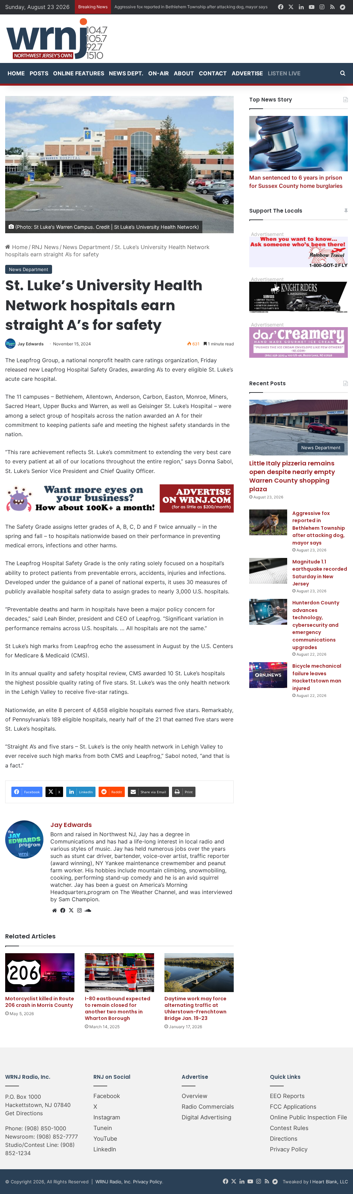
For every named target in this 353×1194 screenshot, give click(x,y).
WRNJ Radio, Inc (112, 1181)
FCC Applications (293, 1106)
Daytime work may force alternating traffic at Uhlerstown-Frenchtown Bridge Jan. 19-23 (195, 1008)
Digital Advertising (206, 1117)
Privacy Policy (288, 1149)
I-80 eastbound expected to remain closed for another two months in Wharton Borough (117, 1008)
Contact (213, 73)
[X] (71, 910)
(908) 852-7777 (57, 1136)
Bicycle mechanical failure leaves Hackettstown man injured (316, 677)
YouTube (105, 1138)
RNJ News (45, 247)
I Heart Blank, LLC (329, 1181)
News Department (86, 247)
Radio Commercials (208, 1106)
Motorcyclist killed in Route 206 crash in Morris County (39, 1002)
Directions (283, 1138)
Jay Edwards (31, 343)
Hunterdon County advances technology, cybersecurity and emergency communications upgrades (315, 625)
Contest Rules (289, 1128)
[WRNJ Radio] (57, 38)
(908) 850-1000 (45, 1128)
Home (16, 73)
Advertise (247, 73)
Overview (195, 1096)
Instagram (106, 1117)
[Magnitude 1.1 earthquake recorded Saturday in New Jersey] (268, 571)
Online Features (78, 73)
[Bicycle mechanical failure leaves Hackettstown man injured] (268, 675)
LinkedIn (104, 1149)
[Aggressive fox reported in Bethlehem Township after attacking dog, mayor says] (268, 522)
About (184, 73)
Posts (39, 73)
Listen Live (284, 73)
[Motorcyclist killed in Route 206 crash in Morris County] (39, 972)
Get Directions (24, 1113)
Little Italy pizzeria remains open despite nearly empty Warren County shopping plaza (292, 476)
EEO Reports (287, 1096)
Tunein (102, 1128)
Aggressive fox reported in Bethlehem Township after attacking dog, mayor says (318, 528)
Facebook (106, 1096)
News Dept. (126, 73)
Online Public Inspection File (308, 1117)
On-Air (158, 73)
